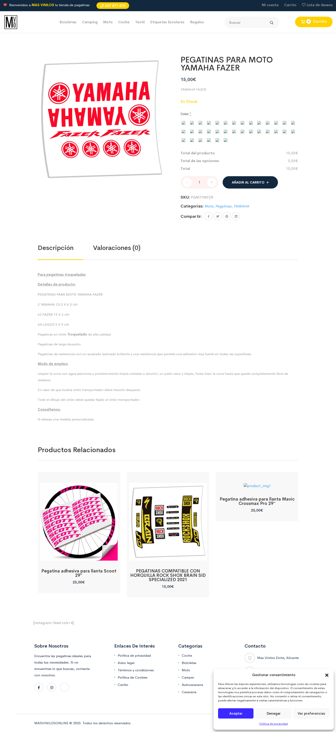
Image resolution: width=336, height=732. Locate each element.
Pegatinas (224, 206)
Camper (188, 677)
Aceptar (236, 713)
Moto (108, 22)
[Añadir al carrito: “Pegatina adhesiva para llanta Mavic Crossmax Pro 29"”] (257, 483)
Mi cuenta (270, 5)
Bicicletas (68, 22)
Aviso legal (126, 663)
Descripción (56, 248)
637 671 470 (115, 5)
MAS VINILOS (43, 5)
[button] (327, 675)
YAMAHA (241, 206)
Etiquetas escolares (167, 22)
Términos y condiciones (136, 670)
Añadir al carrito (248, 182)
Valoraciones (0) (117, 248)
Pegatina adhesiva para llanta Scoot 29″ (78, 573)
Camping (90, 22)
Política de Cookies (132, 677)
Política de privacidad (273, 724)
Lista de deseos (320, 5)
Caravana (189, 692)
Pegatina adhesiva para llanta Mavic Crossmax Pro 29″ (257, 501)
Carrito (290, 5)
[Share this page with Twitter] (217, 216)
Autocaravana (192, 684)
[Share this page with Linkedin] (236, 216)
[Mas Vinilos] (10, 21)
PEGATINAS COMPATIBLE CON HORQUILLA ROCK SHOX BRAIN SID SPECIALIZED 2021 (168, 575)
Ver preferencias (311, 713)
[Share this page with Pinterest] (227, 216)
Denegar (274, 713)
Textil (140, 22)
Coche (124, 22)
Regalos (197, 22)
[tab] (65, 248)
